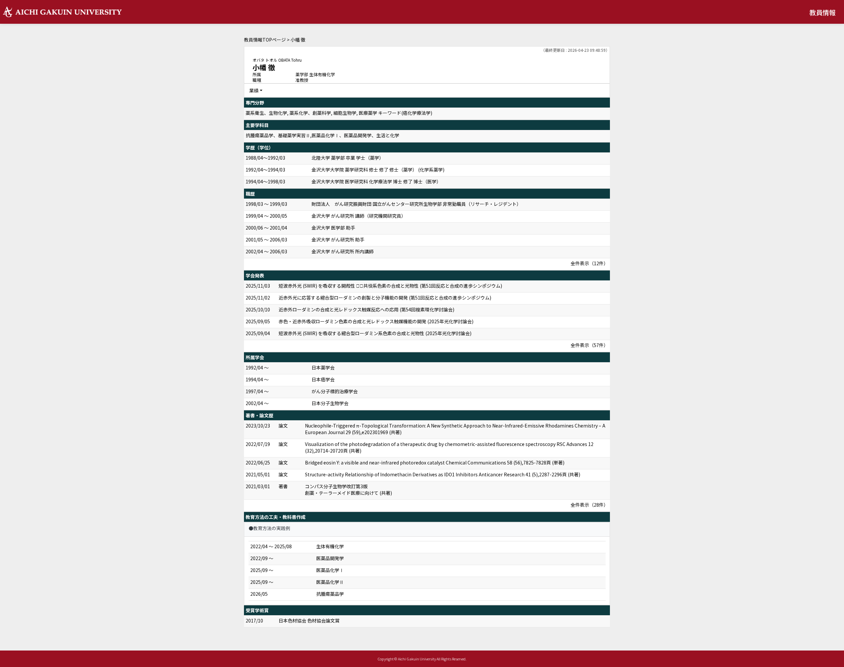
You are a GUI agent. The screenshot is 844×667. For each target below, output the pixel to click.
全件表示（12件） (589, 263)
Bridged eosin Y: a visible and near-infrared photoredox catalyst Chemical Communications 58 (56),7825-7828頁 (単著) (434, 462)
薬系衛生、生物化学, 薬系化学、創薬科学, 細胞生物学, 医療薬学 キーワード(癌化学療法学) (339, 113)
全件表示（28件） (589, 504)
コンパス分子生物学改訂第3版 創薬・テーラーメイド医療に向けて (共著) (348, 489)
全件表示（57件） (589, 345)
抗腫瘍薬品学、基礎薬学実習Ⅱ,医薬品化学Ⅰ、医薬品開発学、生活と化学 (322, 135)
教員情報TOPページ (265, 39)
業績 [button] (253, 90)
